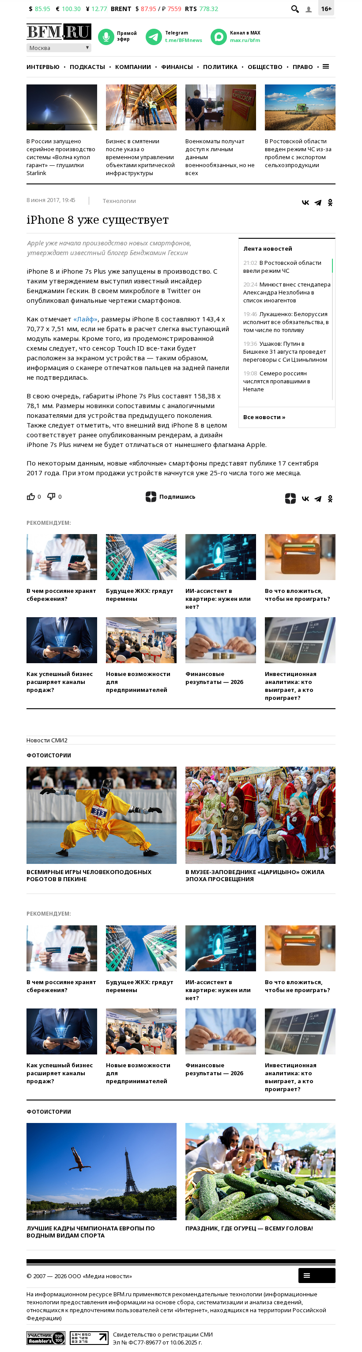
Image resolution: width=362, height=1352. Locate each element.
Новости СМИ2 (46, 740)
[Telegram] (318, 202)
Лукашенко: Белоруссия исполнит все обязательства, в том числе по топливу (286, 322)
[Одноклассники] (330, 202)
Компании (133, 67)
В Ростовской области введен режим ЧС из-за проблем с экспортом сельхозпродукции (298, 153)
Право (303, 67)
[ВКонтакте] (305, 202)
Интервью (43, 67)
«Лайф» (85, 318)
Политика (220, 67)
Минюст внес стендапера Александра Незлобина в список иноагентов (287, 292)
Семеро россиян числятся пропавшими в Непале (276, 381)
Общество (265, 67)
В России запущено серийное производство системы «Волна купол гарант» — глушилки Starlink (60, 157)
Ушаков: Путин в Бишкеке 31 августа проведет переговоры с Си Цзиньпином (285, 351)
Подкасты (87, 67)
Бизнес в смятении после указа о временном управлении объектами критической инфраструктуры (140, 157)
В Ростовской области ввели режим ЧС (282, 267)
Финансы (177, 67)
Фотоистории (48, 755)
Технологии (119, 200)
